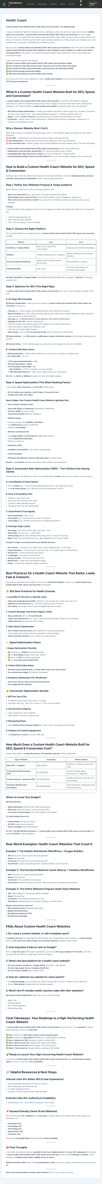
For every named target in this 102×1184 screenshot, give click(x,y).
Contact (72, 4)
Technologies (42, 4)
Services (30, 4)
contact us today (18, 1062)
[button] (93, 4)
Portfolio (53, 4)
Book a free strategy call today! (61, 1172)
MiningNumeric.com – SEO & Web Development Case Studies (31, 1103)
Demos (62, 4)
